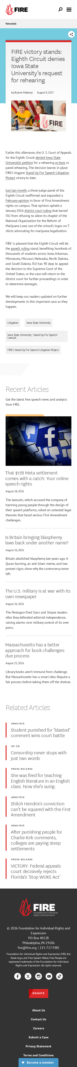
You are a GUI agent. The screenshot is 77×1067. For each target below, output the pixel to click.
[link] (18, 9)
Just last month (16, 190)
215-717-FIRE (49, 948)
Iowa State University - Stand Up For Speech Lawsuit (32, 336)
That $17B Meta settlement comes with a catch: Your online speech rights (36, 478)
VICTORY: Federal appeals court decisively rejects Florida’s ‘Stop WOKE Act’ (36, 871)
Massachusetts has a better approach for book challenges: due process (35, 649)
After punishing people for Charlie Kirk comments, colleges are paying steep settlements (36, 840)
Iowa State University (39, 322)
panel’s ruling (20, 248)
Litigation (12, 322)
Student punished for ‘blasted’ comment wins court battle (40, 732)
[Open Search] (60, 9)
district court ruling (37, 210)
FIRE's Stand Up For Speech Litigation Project (33, 350)
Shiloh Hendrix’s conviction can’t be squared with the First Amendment (41, 808)
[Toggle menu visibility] (69, 9)
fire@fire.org (27, 948)
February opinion (17, 200)
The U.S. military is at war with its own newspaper (37, 593)
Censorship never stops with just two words (39, 755)
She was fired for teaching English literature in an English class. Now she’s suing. (40, 780)
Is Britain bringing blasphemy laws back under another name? (36, 539)
